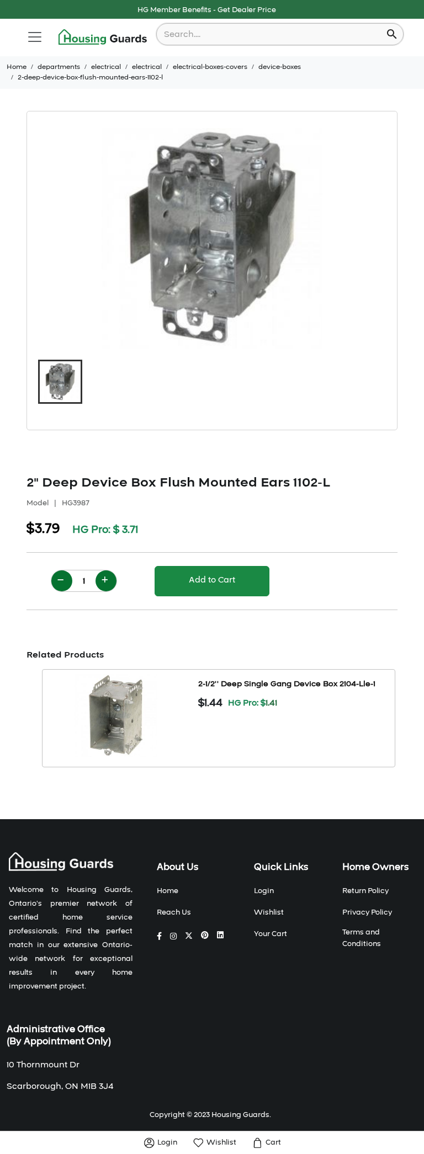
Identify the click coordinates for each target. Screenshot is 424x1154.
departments (59, 67)
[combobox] (272, 34)
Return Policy (365, 890)
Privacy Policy (367, 912)
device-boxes (279, 67)
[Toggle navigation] (35, 36)
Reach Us (174, 912)
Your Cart (270, 933)
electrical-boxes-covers (210, 67)
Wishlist (269, 912)
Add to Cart (212, 580)
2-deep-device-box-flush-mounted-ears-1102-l (90, 77)
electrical (106, 67)
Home (16, 67)
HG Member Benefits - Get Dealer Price (206, 9)
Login (264, 890)
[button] (60, 382)
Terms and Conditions (361, 938)
